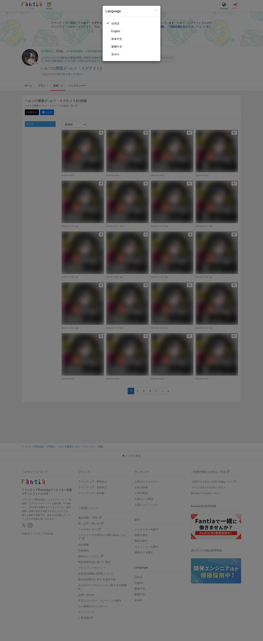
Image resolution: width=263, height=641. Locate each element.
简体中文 (116, 38)
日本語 (115, 23)
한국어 (115, 54)
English (115, 31)
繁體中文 (116, 46)
